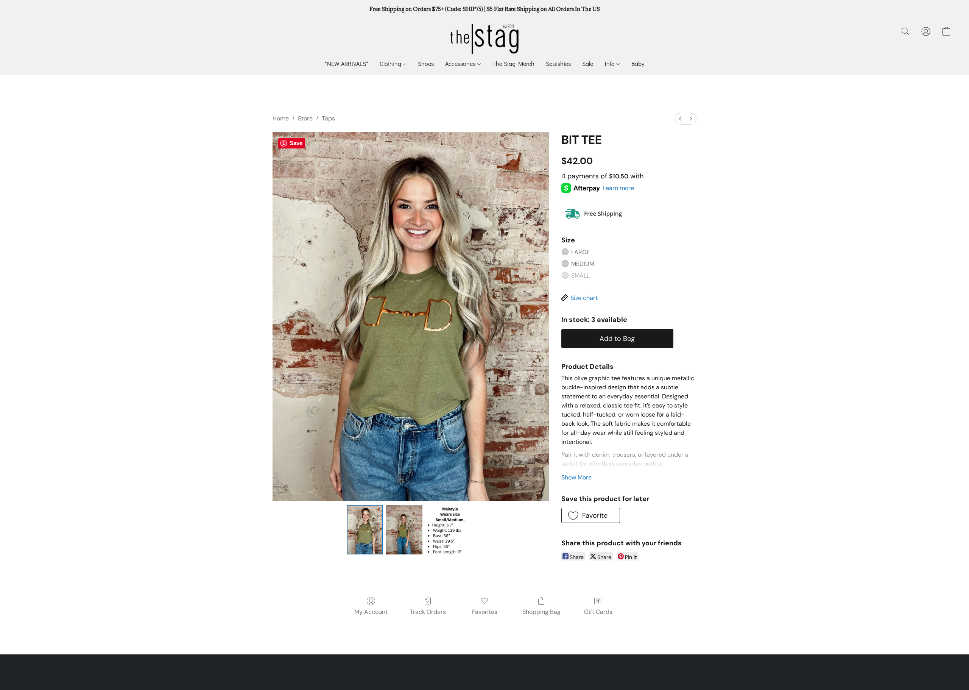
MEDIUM (582, 264)
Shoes (426, 63)
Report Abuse (484, 671)
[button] (484, 39)
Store (305, 118)
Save (296, 143)
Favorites (484, 612)
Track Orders (428, 612)
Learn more (618, 188)
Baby (637, 63)
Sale (587, 63)
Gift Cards (598, 612)
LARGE (580, 252)
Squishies (558, 63)
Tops (328, 118)
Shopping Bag (541, 612)
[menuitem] (680, 118)
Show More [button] (576, 477)
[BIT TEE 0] (365, 529)
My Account (371, 612)
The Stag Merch (513, 63)
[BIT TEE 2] (450, 529)
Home (281, 118)
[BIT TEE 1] (404, 529)
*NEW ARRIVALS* (346, 63)
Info (610, 63)
